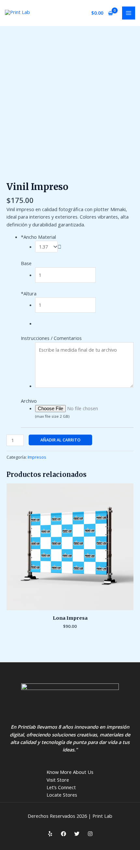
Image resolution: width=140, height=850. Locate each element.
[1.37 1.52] (48, 246)
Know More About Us (70, 772)
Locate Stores (62, 794)
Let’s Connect (61, 787)
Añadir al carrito (60, 440)
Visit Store (58, 779)
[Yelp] (50, 833)
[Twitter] (76, 833)
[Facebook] (63, 833)
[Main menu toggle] (128, 13)
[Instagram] (90, 833)
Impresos (37, 457)
